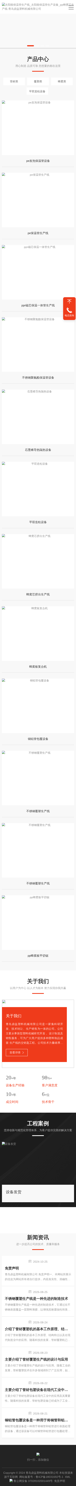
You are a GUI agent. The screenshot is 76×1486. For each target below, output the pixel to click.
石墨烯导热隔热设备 (38, 449)
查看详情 (15, 1052)
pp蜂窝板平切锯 (38, 955)
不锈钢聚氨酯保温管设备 (38, 377)
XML (68, 1476)
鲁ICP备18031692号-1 (49, 1476)
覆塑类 (38, 81)
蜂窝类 (62, 81)
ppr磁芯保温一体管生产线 (38, 305)
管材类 (14, 81)
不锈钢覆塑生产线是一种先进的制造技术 (36, 1299)
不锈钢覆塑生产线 (38, 811)
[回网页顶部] (69, 301)
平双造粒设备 (37, 91)
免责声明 (12, 1268)
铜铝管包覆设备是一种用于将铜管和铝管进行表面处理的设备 (38, 1420)
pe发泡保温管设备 (38, 160)
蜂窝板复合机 (38, 666)
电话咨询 (69, 315)
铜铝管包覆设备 (38, 738)
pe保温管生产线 (38, 233)
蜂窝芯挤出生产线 (38, 594)
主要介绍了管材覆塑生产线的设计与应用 (36, 1359)
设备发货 (13, 1192)
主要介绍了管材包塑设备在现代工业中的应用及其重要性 (38, 1390)
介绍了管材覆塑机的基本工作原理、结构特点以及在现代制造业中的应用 (38, 1329)
